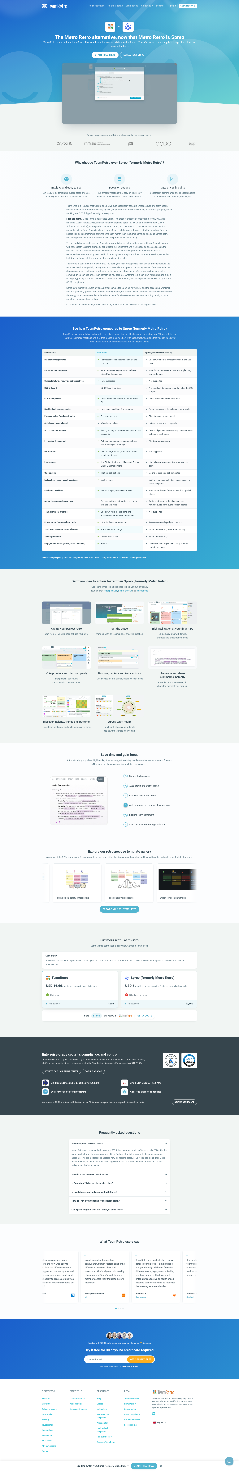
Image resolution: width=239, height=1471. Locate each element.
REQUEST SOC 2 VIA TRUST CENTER (62, 1071)
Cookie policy (130, 1409)
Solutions (146, 5)
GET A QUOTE (144, 1015)
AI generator (102, 1423)
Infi (83, 1297)
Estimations (132, 5)
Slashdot (188, 1297)
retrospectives (110, 590)
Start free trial (187, 5)
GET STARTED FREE (140, 1359)
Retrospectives (97, 5)
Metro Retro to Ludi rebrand (117, 558)
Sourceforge (138, 1297)
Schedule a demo (49, 1409)
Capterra (147, 1343)
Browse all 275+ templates (119, 909)
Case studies (47, 1414)
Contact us (46, 1404)
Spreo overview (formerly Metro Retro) (78, 558)
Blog (99, 1398)
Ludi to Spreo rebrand (137, 558)
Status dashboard (185, 1102)
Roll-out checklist (104, 1437)
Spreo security (100, 558)
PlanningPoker (75, 1404)
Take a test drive (133, 55)
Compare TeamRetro (106, 1442)
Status (45, 1451)
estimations (142, 590)
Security (45, 1419)
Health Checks (115, 5)
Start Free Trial (105, 55)
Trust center (47, 1425)
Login (173, 5)
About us (46, 1398)
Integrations (47, 1430)
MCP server (47, 1441)
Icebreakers (102, 1409)
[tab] (116, 1308)
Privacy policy (130, 1404)
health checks (125, 590)
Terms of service (131, 1398)
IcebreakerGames (77, 1398)
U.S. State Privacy (132, 1419)
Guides (100, 1404)
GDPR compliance (132, 1414)
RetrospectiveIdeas (78, 1409)
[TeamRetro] (54, 5)
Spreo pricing (57, 558)
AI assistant (47, 1435)
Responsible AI (130, 1425)
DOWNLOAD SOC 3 (93, 1071)
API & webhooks (49, 1446)
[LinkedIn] (153, 1413)
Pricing (160, 5)
